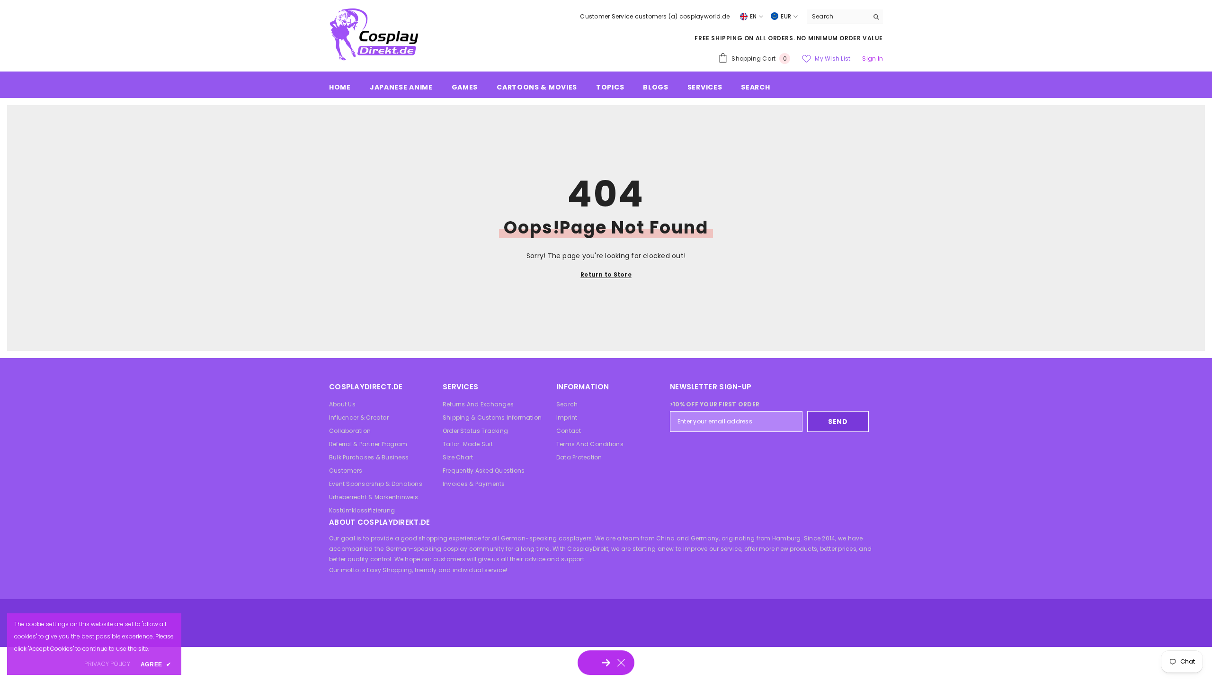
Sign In (872, 58)
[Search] (845, 16)
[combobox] (837, 16)
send (838, 421)
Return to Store (606, 274)
